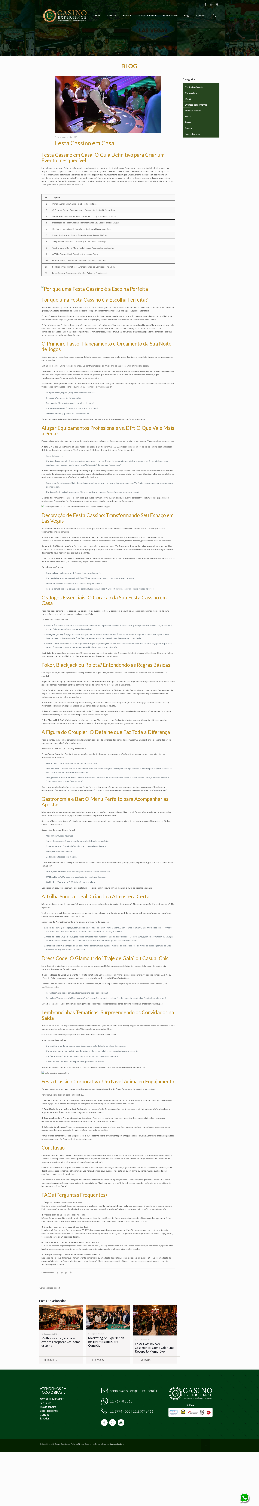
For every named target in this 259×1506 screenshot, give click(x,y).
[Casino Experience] (65, 15)
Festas (188, 116)
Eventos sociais (193, 110)
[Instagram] (211, 4)
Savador (44, 1418)
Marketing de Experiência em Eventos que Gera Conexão (106, 1341)
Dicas (188, 98)
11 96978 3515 (121, 1401)
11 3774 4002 (120, 1411)
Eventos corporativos (196, 104)
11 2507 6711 (143, 1411)
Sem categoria (192, 133)
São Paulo (45, 1402)
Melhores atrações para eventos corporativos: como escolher (60, 1341)
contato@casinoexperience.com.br (134, 1391)
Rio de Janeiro (48, 1406)
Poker (188, 122)
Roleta (188, 128)
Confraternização (194, 87)
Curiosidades (191, 92)
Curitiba (44, 1414)
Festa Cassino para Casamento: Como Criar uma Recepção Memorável (154, 1347)
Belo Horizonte (49, 1410)
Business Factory (116, 1444)
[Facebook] (205, 4)
